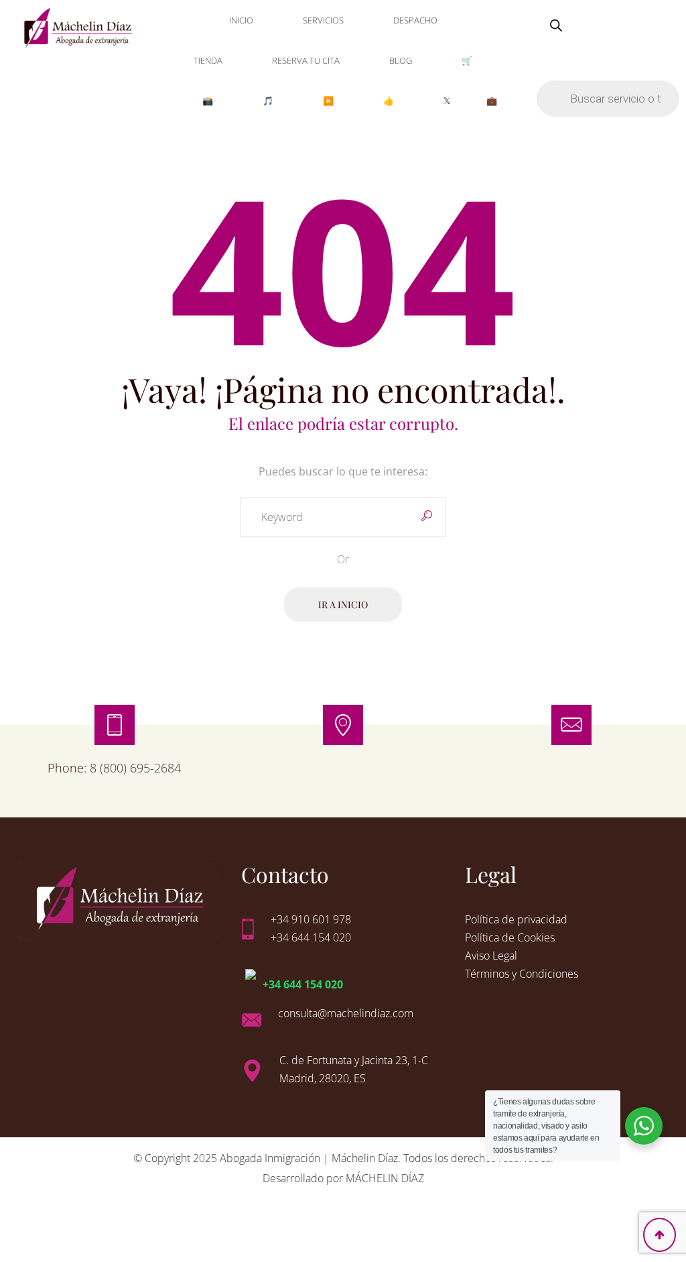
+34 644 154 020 (303, 984)
